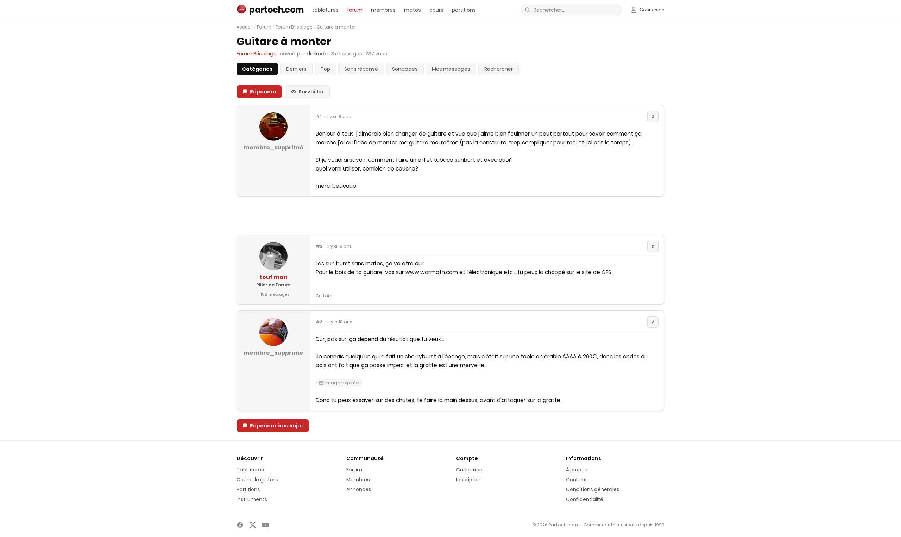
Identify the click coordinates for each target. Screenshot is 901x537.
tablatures (325, 9)
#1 (318, 116)
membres (383, 9)
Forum (264, 27)
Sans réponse (361, 69)
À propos (576, 469)
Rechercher (498, 69)
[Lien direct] (653, 116)
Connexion (469, 469)
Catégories (257, 69)
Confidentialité (584, 499)
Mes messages (451, 69)
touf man (273, 277)
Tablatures (250, 469)
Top (325, 69)
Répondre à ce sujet (276, 425)
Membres (358, 479)
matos (412, 9)
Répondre (263, 91)
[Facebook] (240, 525)
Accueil (245, 27)
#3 (319, 322)
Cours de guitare (257, 479)
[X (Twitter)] (252, 525)
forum (355, 9)
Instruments (252, 499)
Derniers (296, 69)
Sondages (405, 69)
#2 (319, 246)
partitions (464, 9)
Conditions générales (592, 489)
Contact (576, 479)
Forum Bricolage (294, 27)
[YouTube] (265, 525)
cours (436, 9)
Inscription (469, 479)
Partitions (248, 489)
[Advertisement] (450, 215)
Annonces (358, 489)
